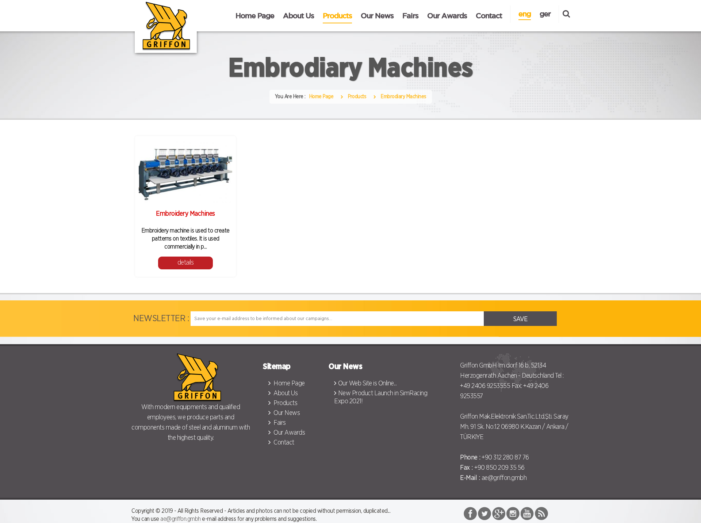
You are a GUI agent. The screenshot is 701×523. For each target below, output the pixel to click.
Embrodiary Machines (403, 96)
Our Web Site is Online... (367, 383)
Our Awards (447, 15)
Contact (489, 15)
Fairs (410, 15)
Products (337, 15)
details (185, 262)
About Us (298, 15)
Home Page (254, 15)
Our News (377, 15)
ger (545, 13)
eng (524, 13)
